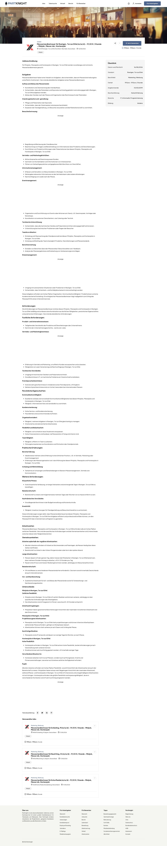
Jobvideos (63, 828)
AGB (127, 828)
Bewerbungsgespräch (110, 814)
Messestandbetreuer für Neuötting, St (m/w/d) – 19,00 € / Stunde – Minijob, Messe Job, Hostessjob (62, 755)
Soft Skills (106, 822)
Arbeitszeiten (85, 834)
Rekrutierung (107, 819)
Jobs (43, 3)
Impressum (129, 831)
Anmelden (138, 3)
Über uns (128, 817)
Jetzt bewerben (133, 43)
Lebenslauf (85, 822)
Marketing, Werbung (37, 725)
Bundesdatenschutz (131, 825)
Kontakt (128, 834)
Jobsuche (84, 817)
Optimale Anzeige (109, 817)
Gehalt (84, 831)
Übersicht (62, 814)
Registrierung (129, 814)
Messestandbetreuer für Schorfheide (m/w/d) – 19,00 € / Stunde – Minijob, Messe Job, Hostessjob (61, 781)
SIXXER (39, 42)
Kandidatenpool (64, 822)
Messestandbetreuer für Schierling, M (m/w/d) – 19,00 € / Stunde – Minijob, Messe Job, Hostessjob (61, 729)
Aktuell (62, 3)
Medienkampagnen (65, 834)
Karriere (106, 825)
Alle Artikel (106, 834)
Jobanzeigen (63, 819)
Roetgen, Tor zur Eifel (135, 72)
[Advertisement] (60, 129)
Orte (127, 819)
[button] (129, 3)
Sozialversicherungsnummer (112, 831)
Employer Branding (65, 825)
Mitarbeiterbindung (109, 828)
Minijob (40, 52)
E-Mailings (63, 831)
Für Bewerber (81, 3)
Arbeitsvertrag (86, 828)
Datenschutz (129, 822)
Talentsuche (53, 3)
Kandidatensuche (65, 817)
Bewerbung (85, 825)
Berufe (70, 3)
